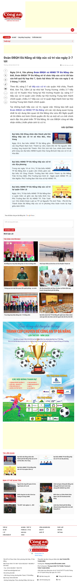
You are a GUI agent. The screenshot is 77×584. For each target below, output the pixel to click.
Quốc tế (41, 532)
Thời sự (7, 41)
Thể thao (60, 532)
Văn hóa (59, 529)
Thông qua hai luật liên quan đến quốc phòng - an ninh (20, 288)
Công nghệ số (7, 534)
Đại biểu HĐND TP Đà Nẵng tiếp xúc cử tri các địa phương (63, 457)
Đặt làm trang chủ (44, 576)
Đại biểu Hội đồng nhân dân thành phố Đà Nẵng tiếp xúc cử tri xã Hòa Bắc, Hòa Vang (27, 458)
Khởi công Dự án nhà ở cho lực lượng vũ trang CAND (26, 495)
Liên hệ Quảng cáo (44, 580)
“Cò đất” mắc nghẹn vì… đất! (25, 505)
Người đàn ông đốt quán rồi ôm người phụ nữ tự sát (26, 485)
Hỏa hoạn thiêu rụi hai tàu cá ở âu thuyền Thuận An (55, 263)
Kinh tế (41, 529)
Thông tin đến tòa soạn (65, 576)
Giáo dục (23, 532)
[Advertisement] (38, 49)
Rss (59, 579)
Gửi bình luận (9, 230)
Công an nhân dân (44, 527)
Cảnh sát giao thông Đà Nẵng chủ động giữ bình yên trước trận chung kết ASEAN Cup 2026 (63, 486)
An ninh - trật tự (26, 527)
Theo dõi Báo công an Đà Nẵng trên (15, 215)
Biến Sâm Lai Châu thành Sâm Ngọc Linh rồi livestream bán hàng (63, 496)
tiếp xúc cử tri (39, 86)
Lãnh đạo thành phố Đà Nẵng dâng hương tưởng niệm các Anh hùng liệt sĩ (63, 507)
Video (22, 534)
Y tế (4, 532)
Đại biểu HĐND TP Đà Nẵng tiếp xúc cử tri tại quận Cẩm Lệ (26, 468)
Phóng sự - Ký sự (26, 529)
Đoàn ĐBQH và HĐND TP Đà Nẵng (51, 72)
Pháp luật (60, 527)
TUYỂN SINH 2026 (24, 37)
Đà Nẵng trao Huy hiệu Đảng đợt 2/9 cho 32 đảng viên (20, 263)
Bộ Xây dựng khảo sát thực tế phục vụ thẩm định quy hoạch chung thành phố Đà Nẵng (55, 289)
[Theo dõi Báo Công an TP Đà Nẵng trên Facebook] (38, 550)
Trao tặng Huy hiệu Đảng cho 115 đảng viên (17, 315)
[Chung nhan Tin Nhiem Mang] (38, 554)
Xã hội (4, 529)
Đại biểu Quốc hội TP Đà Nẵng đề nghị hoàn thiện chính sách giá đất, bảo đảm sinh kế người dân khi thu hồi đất (56, 316)
